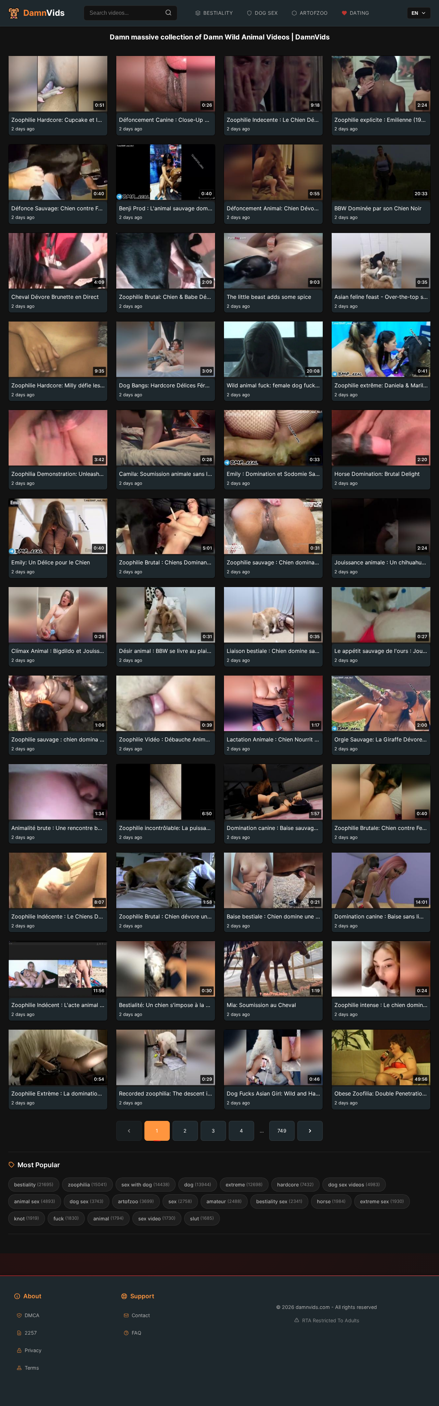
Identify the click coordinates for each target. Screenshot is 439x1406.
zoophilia (87, 1184)
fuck (66, 1218)
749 (282, 1131)
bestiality (34, 1184)
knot (26, 1218)
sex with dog (145, 1184)
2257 (31, 1333)
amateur (224, 1201)
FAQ (136, 1333)
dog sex (87, 1201)
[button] (58, 96)
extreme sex (382, 1201)
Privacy (33, 1350)
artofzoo (136, 1201)
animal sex (34, 1201)
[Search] (168, 13)
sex (180, 1201)
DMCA (32, 1315)
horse (331, 1201)
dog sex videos (354, 1184)
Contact (141, 1315)
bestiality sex (279, 1201)
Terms (32, 1368)
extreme (244, 1184)
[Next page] (310, 1131)
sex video (157, 1218)
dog (197, 1184)
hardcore (295, 1184)
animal (108, 1218)
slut (202, 1218)
